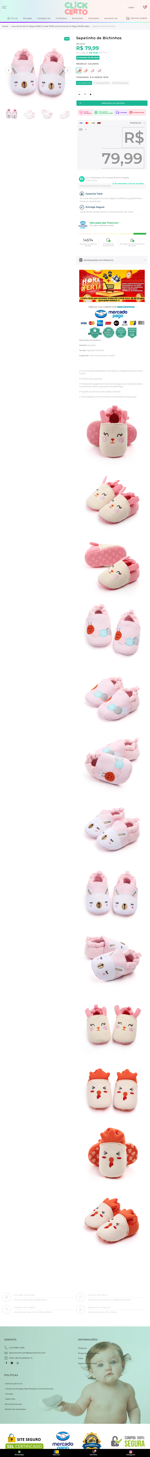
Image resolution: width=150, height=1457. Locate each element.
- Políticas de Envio (13, 1383)
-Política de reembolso (15, 1409)
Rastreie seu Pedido (87, 1363)
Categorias (44, 18)
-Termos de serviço (13, 1404)
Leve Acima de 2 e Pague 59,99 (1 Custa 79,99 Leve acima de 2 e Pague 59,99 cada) (50, 26)
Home (5, 26)
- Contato (8, 1394)
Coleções (61, 18)
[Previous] (9, 70)
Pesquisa (82, 1348)
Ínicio (14, 18)
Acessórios (111, 18)
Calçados (93, 18)
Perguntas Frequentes (88, 1353)
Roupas (27, 18)
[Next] (67, 70)
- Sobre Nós (9, 1399)
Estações (77, 18)
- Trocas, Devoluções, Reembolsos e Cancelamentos (28, 1389)
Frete (80, 1358)
